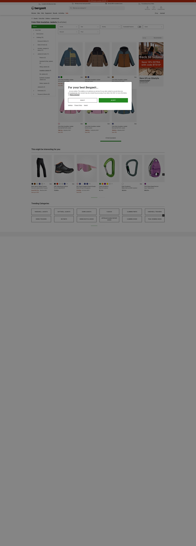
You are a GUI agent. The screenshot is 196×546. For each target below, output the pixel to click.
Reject (82, 100)
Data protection (74, 95)
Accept (113, 100)
